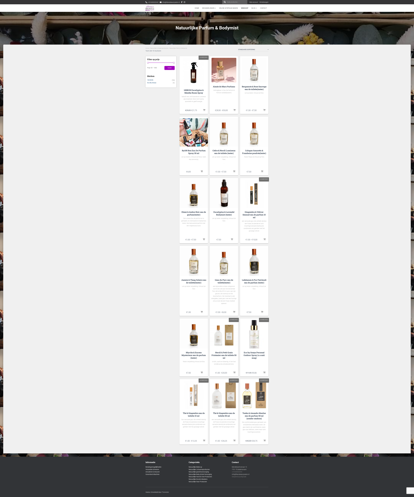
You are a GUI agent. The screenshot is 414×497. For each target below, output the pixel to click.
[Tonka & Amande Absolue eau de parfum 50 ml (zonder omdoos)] (254, 395)
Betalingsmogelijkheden (153, 467)
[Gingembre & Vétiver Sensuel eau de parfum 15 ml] (254, 194)
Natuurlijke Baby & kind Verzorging (200, 474)
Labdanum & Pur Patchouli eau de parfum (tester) (254, 281)
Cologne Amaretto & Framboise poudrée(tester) (254, 152)
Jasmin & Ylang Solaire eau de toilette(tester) (193, 281)
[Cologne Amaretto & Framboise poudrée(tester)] (254, 132)
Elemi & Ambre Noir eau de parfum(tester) (194, 213)
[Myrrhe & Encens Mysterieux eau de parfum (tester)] (194, 334)
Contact (263, 8)
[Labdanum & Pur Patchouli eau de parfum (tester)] (254, 262)
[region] (386, 481)
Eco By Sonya (151, 83)
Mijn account (253, 2)
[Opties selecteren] (235, 110)
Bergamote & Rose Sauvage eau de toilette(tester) (254, 88)
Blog (254, 8)
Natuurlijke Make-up (195, 467)
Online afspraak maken (228, 8)
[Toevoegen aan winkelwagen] (204, 110)
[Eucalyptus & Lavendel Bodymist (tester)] (224, 194)
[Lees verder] (264, 441)
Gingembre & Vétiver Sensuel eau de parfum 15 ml (254, 215)
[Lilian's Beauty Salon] (150, 8)
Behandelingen (208, 8)
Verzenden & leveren (152, 469)
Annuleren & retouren (153, 472)
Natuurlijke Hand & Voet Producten (200, 477)
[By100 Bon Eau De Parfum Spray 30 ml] (194, 132)
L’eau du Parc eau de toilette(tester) (224, 281)
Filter (169, 68)
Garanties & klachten (152, 474)
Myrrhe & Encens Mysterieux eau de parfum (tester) (194, 355)
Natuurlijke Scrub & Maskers (198, 479)
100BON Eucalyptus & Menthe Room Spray (194, 91)
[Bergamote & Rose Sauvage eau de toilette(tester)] (254, 70)
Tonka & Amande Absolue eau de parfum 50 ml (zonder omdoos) (254, 416)
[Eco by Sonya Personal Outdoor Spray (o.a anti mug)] (254, 334)
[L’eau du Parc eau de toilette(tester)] (224, 262)
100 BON (150, 80)
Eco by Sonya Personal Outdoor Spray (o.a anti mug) (254, 355)
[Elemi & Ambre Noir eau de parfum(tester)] (194, 194)
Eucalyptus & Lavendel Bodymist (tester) (223, 213)
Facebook (181, 2)
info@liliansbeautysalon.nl (171, 2)
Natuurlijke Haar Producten (198, 481)
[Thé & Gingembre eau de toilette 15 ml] (194, 395)
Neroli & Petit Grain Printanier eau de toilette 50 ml (224, 355)
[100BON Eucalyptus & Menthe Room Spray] (194, 72)
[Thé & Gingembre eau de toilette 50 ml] (224, 395)
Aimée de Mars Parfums (224, 86)
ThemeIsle (165, 492)
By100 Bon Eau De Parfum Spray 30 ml (194, 152)
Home (197, 8)
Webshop (244, 8)
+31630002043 (153, 2)
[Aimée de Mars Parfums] (224, 70)
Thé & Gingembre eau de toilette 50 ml (224, 414)
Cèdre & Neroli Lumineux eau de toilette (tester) (223, 152)
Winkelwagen (264, 2)
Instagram (184, 2)
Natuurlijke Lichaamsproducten (159, 48)
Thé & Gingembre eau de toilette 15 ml (194, 414)
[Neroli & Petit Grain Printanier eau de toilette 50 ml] (224, 334)
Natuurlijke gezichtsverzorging (199, 472)
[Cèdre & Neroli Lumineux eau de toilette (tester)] (224, 132)
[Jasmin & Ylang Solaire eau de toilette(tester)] (194, 262)
